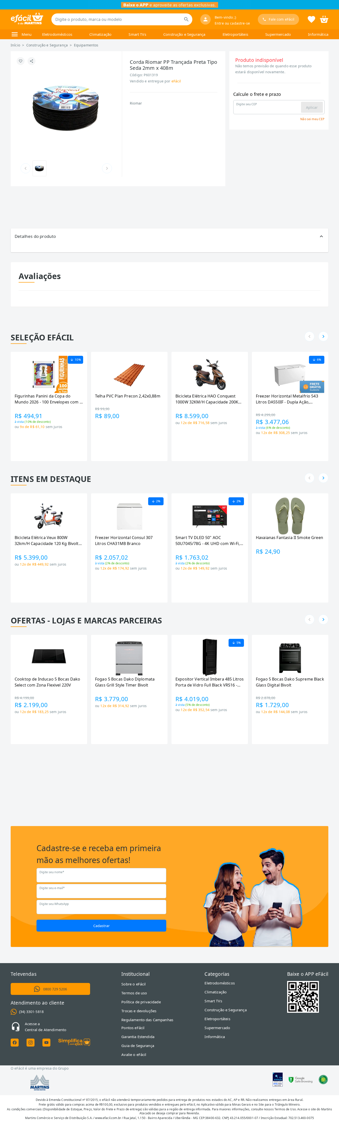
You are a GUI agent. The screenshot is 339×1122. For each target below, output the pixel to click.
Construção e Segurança (184, 34)
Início (15, 45)
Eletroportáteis (235, 34)
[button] (169, 236)
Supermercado (278, 34)
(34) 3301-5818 (31, 1011)
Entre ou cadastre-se (232, 23)
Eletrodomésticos (57, 34)
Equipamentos (86, 45)
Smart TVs (137, 34)
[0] (324, 19)
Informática (318, 34)
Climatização (100, 34)
